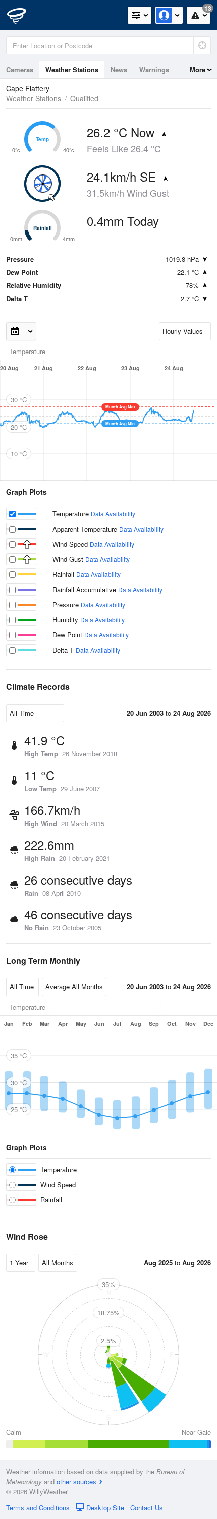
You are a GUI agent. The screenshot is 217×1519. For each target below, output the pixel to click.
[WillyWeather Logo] (22, 15)
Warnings (154, 69)
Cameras (19, 69)
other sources (76, 1481)
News (119, 69)
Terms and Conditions (38, 1507)
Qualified (84, 98)
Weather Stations (71, 69)
